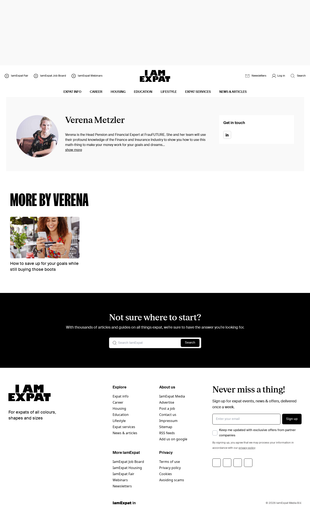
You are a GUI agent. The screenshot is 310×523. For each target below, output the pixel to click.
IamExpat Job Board (128, 461)
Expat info (121, 396)
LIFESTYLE (169, 91)
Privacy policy (170, 467)
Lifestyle (119, 420)
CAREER (96, 91)
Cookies (165, 474)
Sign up (292, 419)
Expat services (124, 427)
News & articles (125, 433)
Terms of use (169, 461)
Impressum (168, 420)
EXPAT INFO (72, 91)
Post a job (167, 408)
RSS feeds (167, 433)
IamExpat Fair (123, 474)
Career (118, 402)
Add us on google (173, 439)
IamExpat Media (172, 396)
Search (190, 342)
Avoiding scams (171, 480)
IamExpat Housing (127, 467)
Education (121, 414)
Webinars (120, 480)
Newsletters (122, 486)
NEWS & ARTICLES (233, 91)
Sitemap (165, 427)
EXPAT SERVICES (198, 91)
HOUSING (118, 91)
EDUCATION (143, 91)
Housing (119, 408)
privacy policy (247, 448)
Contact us (167, 414)
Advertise (166, 402)
